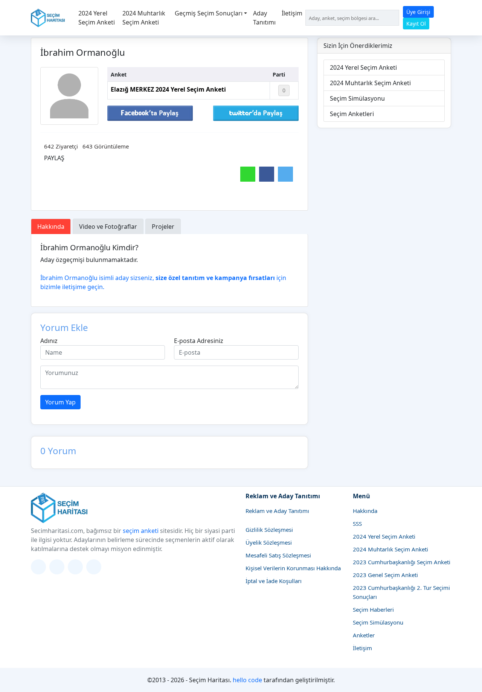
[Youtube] (93, 566)
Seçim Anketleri (352, 114)
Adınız (49, 341)
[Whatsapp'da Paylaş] (247, 174)
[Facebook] (75, 566)
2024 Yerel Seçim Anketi (96, 17)
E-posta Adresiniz (198, 341)
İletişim (292, 13)
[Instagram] (56, 566)
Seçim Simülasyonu (357, 98)
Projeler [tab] (163, 226)
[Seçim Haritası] (48, 18)
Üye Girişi (418, 11)
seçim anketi (141, 531)
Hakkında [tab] (50, 226)
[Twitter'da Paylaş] (256, 113)
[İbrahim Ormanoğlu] (69, 96)
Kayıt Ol (416, 23)
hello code (247, 680)
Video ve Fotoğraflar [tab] (108, 226)
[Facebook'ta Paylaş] (150, 113)
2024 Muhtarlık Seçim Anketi (143, 17)
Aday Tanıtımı (264, 17)
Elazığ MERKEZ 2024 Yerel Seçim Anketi (168, 89)
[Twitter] (38, 566)
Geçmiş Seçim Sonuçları (209, 13)
